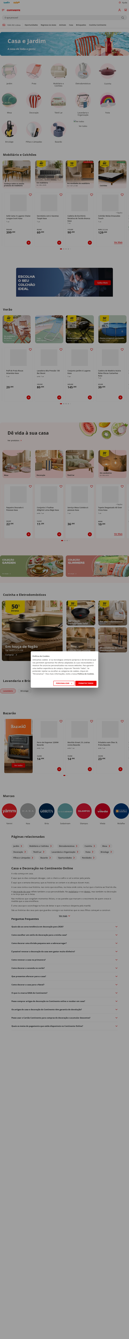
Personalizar (62, 683)
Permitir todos (85, 683)
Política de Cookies (85, 674)
